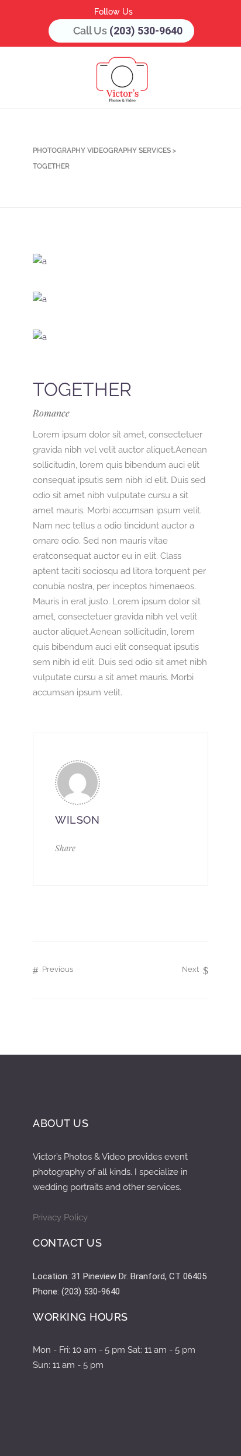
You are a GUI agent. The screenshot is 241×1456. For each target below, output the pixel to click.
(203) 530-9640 (146, 30)
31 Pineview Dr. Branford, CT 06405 (138, 1276)
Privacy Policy (60, 1217)
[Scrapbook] (120, 337)
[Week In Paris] (120, 261)
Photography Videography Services (102, 150)
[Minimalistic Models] (120, 299)
